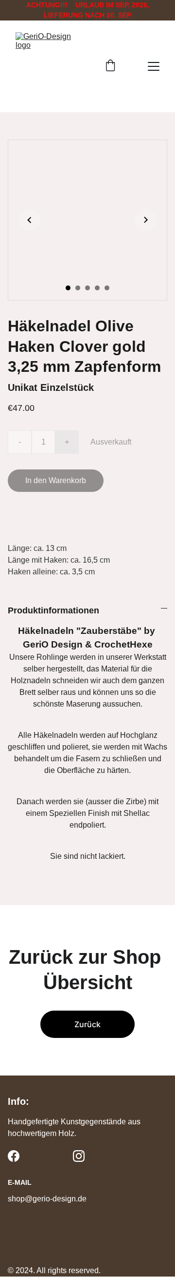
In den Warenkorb (55, 480)
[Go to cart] (110, 66)
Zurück (87, 1024)
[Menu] (153, 66)
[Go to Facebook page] (13, 1156)
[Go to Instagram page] (79, 1156)
